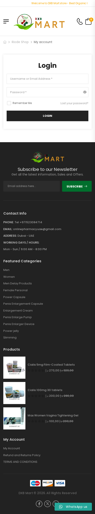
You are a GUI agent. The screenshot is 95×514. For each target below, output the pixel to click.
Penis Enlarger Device (18, 324)
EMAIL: (7, 229)
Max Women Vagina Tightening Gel (53, 415)
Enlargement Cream (18, 310)
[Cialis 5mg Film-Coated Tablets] (14, 368)
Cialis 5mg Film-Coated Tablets (51, 365)
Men (6, 270)
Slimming (10, 337)
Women (9, 277)
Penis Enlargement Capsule (23, 304)
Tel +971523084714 (28, 222)
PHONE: (8, 222)
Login (47, 65)
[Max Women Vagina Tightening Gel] (14, 418)
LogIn (47, 116)
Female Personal (15, 290)
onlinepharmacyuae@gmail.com (37, 229)
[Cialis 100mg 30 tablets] (14, 393)
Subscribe (74, 186)
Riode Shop (20, 42)
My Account (11, 448)
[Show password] (84, 92)
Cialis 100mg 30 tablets (45, 390)
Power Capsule (14, 297)
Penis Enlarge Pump (17, 317)
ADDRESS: (10, 236)
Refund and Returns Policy (21, 455)
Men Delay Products (17, 283)
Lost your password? (74, 103)
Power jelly (11, 331)
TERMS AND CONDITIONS (20, 462)
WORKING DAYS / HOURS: (21, 242)
